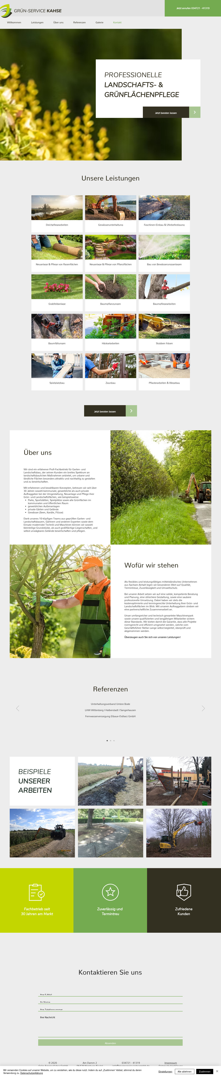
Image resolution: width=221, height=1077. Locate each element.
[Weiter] (203, 709)
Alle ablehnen (185, 1071)
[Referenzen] (107, 740)
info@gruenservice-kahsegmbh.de (130, 1065)
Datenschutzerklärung (31, 1073)
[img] (57, 213)
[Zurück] (17, 709)
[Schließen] (217, 1071)
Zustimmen (204, 1071)
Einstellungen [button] (165, 1071)
